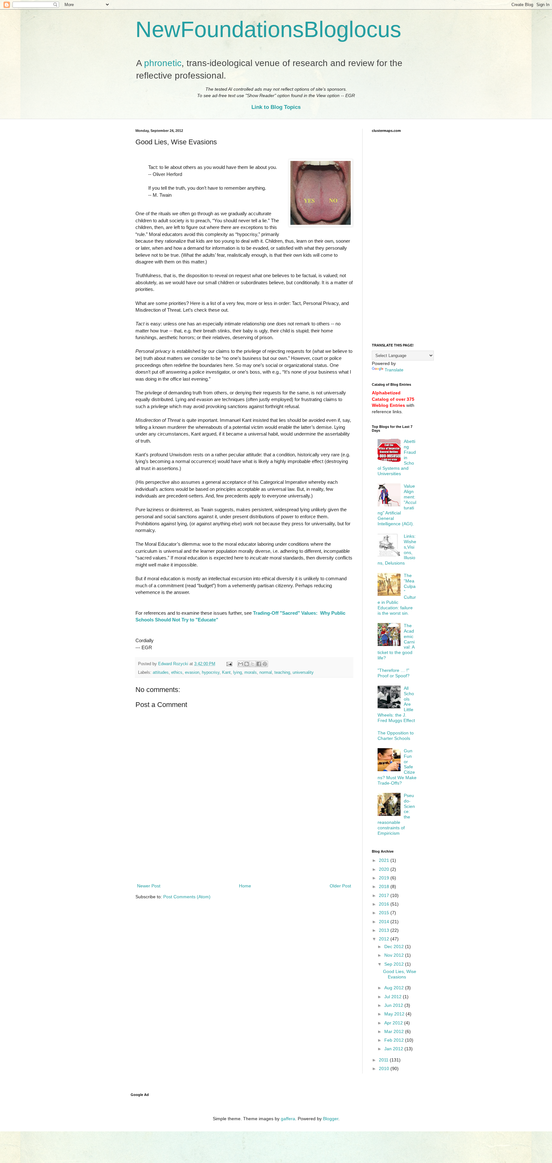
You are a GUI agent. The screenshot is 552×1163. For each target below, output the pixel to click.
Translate (394, 369)
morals (250, 672)
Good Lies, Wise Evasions (399, 974)
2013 (384, 930)
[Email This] (240, 664)
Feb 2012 (394, 1040)
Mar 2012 (394, 1031)
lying (237, 672)
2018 (384, 886)
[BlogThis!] (246, 664)
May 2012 (395, 1013)
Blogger (330, 1118)
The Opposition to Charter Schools (396, 735)
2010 (384, 1068)
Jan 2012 (394, 1048)
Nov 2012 (394, 955)
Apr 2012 (394, 1022)
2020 (384, 869)
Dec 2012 (394, 946)
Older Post (340, 885)
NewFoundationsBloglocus (268, 29)
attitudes (161, 672)
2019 (384, 877)
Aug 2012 (394, 987)
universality (303, 672)
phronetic (162, 63)
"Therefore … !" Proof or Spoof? (394, 673)
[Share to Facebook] (259, 664)
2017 (384, 895)
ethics (176, 672)
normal (265, 672)
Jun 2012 (394, 1005)
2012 (384, 938)
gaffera (288, 1118)
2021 (384, 860)
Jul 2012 (393, 996)
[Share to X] (252, 664)
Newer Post (148, 885)
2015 (384, 912)
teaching (282, 672)
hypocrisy (210, 672)
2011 (384, 1059)
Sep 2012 (394, 964)
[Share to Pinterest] (265, 664)
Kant (226, 672)
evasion (192, 672)
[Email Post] (229, 664)
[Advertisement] (244, 864)
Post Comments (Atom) (187, 896)
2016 (384, 904)
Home (245, 885)
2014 (384, 921)
